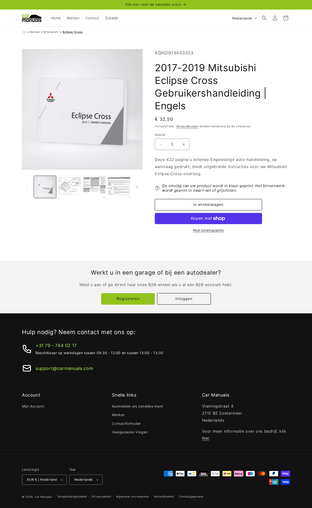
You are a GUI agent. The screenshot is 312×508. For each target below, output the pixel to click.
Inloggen (184, 298)
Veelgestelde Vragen (129, 432)
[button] (264, 18)
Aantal (160, 135)
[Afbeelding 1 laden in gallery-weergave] (45, 187)
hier (205, 438)
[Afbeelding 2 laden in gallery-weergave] (69, 187)
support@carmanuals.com (64, 368)
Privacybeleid (101, 496)
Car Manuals (43, 496)
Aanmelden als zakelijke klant (137, 406)
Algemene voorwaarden (132, 496)
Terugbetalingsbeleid (72, 496)
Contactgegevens (191, 496)
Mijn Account (33, 406)
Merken (35, 32)
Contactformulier (126, 423)
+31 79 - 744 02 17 (56, 345)
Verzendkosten (187, 126)
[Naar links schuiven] (27, 187)
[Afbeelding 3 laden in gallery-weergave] (94, 187)
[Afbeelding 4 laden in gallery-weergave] (119, 187)
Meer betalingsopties (208, 230)
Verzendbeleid (164, 496)
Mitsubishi (51, 32)
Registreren (128, 298)
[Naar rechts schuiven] (137, 187)
